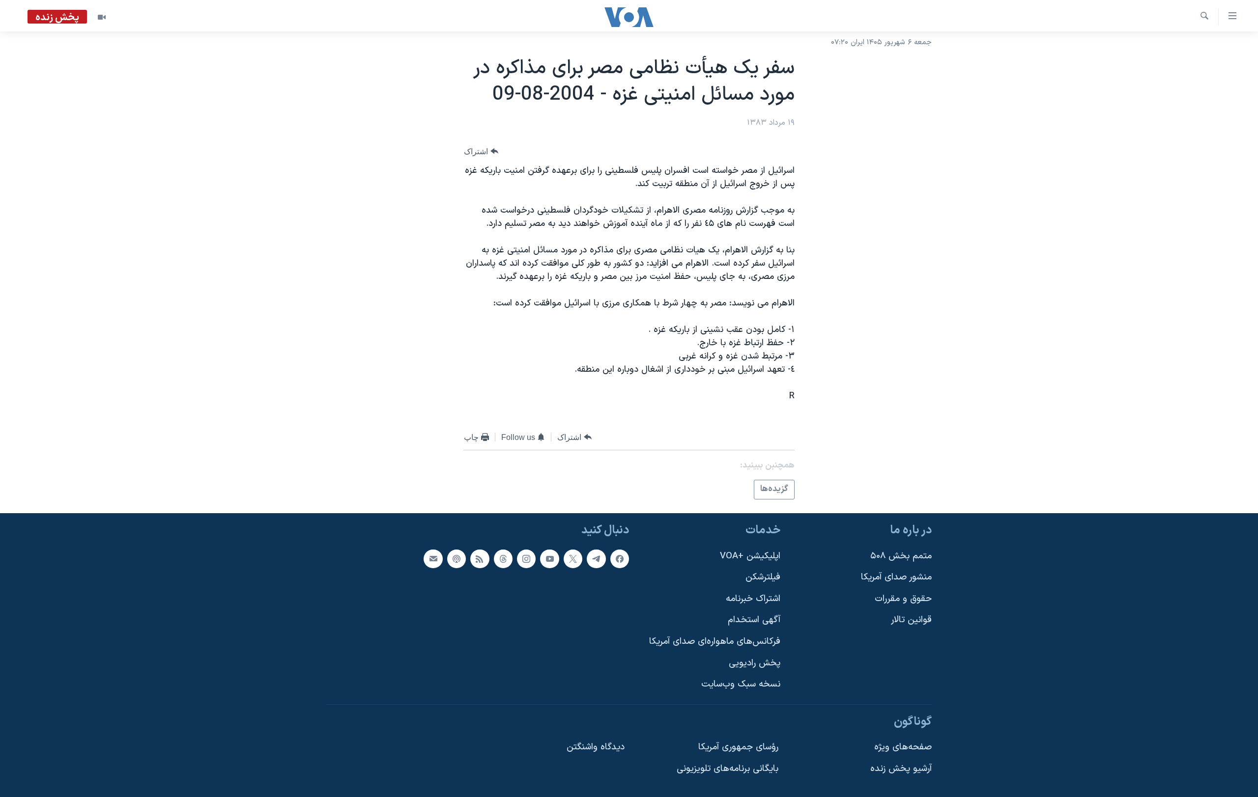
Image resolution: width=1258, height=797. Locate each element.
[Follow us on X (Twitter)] (573, 558)
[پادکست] (456, 558)
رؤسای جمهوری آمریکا (738, 747)
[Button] (481, 151)
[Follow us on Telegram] (596, 558)
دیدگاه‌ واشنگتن (596, 747)
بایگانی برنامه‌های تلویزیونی (727, 768)
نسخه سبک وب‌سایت (740, 684)
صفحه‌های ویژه (903, 747)
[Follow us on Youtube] (549, 558)
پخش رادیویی (754, 662)
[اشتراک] (433, 558)
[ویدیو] (101, 17)
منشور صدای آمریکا (896, 577)
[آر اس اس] (479, 558)
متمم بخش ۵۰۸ (901, 555)
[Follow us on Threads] (503, 558)
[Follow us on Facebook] (619, 558)
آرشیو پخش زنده (901, 768)
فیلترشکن (762, 577)
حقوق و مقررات (903, 598)
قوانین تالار (911, 620)
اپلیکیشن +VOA (750, 555)
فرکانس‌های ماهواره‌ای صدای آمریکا (714, 641)
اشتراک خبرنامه (753, 598)
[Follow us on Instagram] (526, 558)
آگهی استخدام (754, 620)
